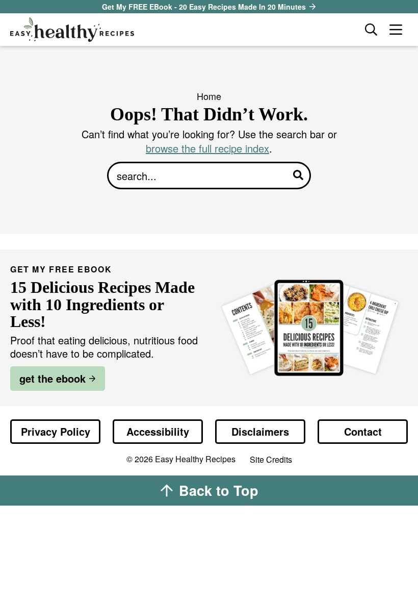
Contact (363, 431)
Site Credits (271, 460)
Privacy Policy (55, 431)
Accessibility (157, 431)
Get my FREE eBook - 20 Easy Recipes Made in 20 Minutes (204, 7)
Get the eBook (52, 378)
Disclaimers (260, 431)
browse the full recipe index (207, 148)
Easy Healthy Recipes (182, 29)
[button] (395, 29)
